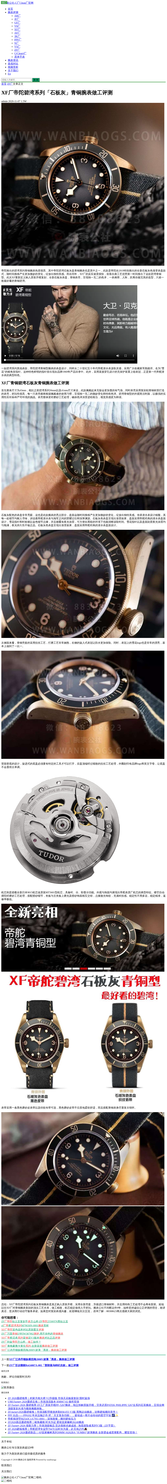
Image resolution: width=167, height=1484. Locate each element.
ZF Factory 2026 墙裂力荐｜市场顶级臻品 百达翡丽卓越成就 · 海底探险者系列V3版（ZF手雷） (62, 1425)
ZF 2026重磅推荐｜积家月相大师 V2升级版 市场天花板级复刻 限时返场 (49, 1398)
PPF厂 (17, 39)
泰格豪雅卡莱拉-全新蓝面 (29, 1346)
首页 (10, 8)
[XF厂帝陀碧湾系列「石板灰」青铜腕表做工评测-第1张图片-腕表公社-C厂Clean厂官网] (82, 264)
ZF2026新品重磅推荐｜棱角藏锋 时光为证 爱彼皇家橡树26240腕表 (46, 1422)
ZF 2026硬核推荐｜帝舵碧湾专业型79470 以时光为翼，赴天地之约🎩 (47, 1429)
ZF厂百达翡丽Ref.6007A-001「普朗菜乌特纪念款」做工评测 (44, 1365)
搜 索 (35, 80)
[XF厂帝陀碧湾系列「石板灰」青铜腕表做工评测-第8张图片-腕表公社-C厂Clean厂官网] (82, 1298)
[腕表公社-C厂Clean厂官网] (17, 2)
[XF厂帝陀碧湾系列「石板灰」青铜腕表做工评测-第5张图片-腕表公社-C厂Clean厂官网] (63, 886)
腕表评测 (13, 12)
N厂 (16, 43)
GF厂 (17, 22)
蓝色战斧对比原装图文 (22, 1329)
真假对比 (13, 63)
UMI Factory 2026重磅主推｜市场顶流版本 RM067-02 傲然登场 (43, 1401)
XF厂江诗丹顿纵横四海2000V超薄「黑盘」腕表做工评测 (42, 1359)
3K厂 (17, 36)
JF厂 (16, 19)
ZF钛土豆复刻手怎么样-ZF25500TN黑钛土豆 (34, 1321)
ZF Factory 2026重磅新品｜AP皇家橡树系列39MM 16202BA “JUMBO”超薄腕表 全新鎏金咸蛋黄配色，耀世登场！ (72, 1432)
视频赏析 (13, 67)
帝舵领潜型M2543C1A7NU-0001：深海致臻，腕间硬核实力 (42, 1418)
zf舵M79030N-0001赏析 (25, 1325)
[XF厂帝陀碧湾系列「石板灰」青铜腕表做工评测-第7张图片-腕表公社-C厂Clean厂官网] (82, 1204)
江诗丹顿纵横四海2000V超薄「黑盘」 (34, 1350)
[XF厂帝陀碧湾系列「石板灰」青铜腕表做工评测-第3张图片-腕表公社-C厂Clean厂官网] (82, 637)
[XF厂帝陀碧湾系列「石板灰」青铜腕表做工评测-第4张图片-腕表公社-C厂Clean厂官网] (82, 758)
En (9, 73)
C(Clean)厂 (20, 53)
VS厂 (17, 46)
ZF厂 (17, 50)
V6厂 (17, 26)
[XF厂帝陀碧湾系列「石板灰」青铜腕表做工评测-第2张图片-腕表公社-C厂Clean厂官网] (82, 509)
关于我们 (13, 70)
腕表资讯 (13, 60)
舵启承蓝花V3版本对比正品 (30, 1337)
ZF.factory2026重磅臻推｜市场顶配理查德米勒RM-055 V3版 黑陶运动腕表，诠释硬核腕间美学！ (63, 1412)
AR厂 (17, 15)
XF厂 (17, 29)
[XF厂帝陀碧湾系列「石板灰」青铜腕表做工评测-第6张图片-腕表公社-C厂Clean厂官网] (82, 1102)
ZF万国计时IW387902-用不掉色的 (32, 1333)
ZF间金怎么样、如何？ (21, 1341)
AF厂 (17, 32)
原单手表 (19, 56)
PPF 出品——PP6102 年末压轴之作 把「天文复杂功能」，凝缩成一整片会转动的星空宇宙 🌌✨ (63, 1415)
